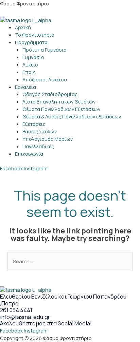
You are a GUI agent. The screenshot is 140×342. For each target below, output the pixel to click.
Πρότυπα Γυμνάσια (44, 49)
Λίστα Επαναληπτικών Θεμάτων (58, 101)
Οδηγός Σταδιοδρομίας (49, 94)
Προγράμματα (31, 42)
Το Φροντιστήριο (34, 34)
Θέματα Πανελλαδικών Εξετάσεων (61, 109)
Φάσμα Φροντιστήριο (24, 3)
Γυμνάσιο (33, 57)
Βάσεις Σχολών (39, 131)
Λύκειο (30, 64)
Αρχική (23, 27)
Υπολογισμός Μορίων (47, 138)
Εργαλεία (25, 86)
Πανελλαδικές (38, 146)
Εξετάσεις (34, 123)
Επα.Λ (29, 72)
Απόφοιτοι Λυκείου (44, 79)
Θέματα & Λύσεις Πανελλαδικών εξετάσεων (71, 116)
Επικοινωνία (29, 153)
